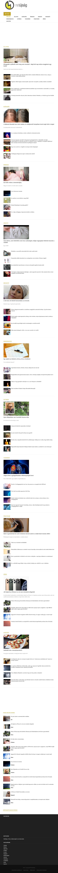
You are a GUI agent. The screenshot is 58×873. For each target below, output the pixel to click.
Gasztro (8, 21)
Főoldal (7, 13)
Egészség (24, 16)
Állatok (16, 16)
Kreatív (40, 16)
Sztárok (19, 19)
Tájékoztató (32, 870)
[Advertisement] (29, 33)
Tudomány (27, 19)
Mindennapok (10, 19)
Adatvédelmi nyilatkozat (17, 870)
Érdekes (32, 16)
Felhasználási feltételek (42, 870)
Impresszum (25, 870)
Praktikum (36, 19)
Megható (47, 16)
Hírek (44, 19)
